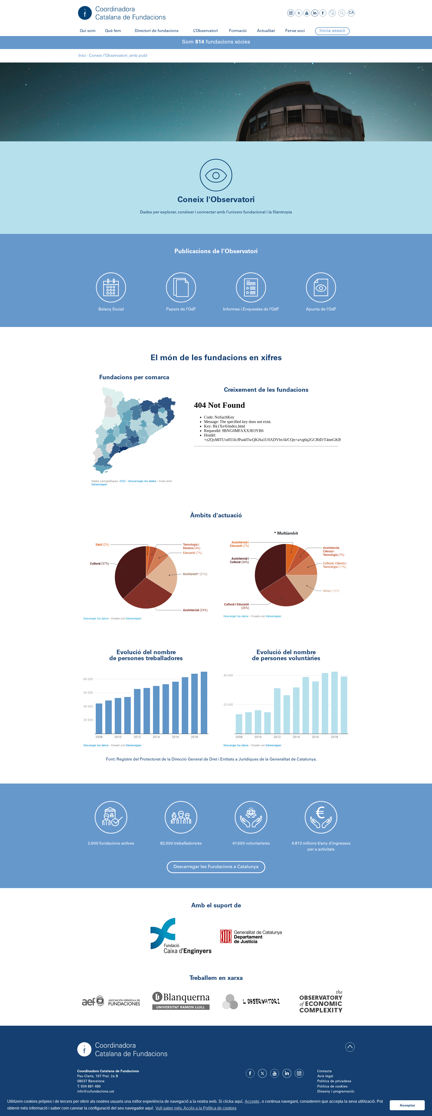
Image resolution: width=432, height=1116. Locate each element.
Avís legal (325, 1076)
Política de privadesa (334, 1081)
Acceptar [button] (407, 1105)
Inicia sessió (332, 31)
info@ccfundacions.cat (95, 1091)
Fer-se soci (295, 31)
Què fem (113, 31)
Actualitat (266, 31)
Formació (238, 31)
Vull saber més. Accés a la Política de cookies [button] (196, 1108)
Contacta (324, 1071)
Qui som (88, 31)
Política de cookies (332, 1086)
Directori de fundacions (156, 31)
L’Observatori (205, 31)
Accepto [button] (252, 1101)
